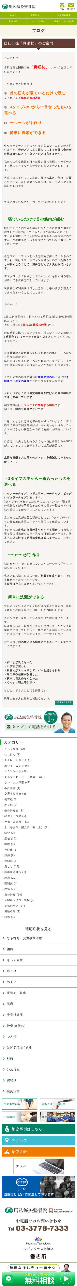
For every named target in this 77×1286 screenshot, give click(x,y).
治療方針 (19, 1152)
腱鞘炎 (8, 883)
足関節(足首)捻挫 (19, 1047)
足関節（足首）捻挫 (17, 900)
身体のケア (11, 905)
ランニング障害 (14, 782)
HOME (12, 15)
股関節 (8, 860)
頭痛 (7, 917)
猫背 (7, 832)
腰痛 (7, 877)
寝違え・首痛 (12, 816)
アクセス (19, 1140)
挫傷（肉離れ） (14, 821)
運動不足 (10, 911)
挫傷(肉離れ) (16, 1025)
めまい (12, 981)
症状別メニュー (38, 15)
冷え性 (8, 804)
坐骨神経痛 (11, 810)
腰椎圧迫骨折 (12, 872)
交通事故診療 (64, 15)
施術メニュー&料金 (64, 21)
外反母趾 (13, 1069)
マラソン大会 (12, 771)
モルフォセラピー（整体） (21, 776)
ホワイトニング (14, 765)
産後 (7, 838)
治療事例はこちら (27, 1129)
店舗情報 (12, 21)
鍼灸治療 (13, 1091)
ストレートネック (15, 760)
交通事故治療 (12, 793)
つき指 (12, 1036)
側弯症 (8, 799)
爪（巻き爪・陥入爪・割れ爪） (24, 827)
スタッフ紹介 (38, 21)
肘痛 (7, 855)
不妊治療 (10, 788)
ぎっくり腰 (11, 748)
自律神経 (10, 894)
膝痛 (7, 888)
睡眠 (7, 844)
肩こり (8, 866)
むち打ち (10, 754)
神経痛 (8, 849)
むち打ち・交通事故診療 (24, 938)
